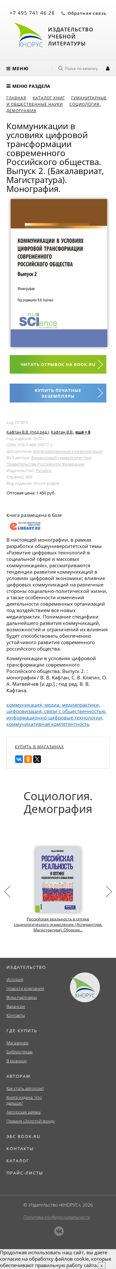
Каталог (17, 1161)
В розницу (16, 1061)
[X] (37, 759)
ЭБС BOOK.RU (23, 1136)
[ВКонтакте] (19, 759)
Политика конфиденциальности (57, 1217)
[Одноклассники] (28, 759)
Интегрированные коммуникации (67, 451)
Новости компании (25, 988)
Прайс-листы (24, 1173)
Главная (16, 98)
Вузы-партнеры (21, 997)
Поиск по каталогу (81, 68)
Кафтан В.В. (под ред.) (27, 432)
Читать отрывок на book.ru (58, 364)
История (14, 979)
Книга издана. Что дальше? (24, 1100)
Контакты (15, 1015)
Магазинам (17, 1043)
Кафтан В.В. (62, 432)
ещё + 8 (82, 432)
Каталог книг (49, 98)
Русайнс (44, 470)
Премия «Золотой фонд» (30, 1121)
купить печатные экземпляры (58, 393)
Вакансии (15, 1006)
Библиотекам (19, 1052)
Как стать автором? (25, 1088)
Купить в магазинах (39, 747)
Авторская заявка (23, 1112)
